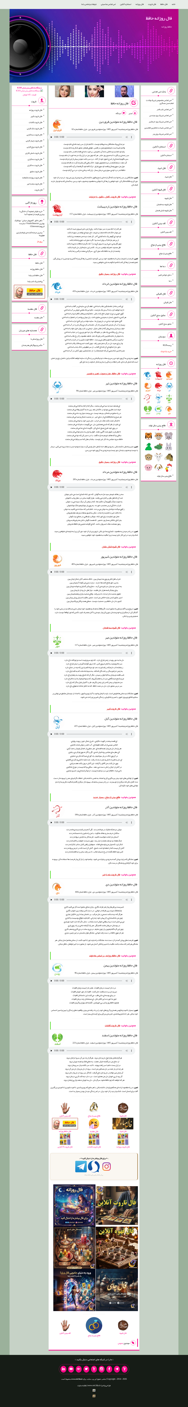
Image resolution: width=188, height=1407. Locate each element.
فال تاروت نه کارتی (35, 159)
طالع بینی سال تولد (164, 476)
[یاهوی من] (124, 1369)
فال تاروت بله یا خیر (34, 184)
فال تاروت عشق (36, 171)
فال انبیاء (168, 177)
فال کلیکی (168, 302)
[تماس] (94, 1369)
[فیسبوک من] (109, 1369)
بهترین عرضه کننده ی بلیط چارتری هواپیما (30, 233)
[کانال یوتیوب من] (71, 1369)
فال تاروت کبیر (36, 116)
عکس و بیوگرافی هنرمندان (31, 345)
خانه (173, 4)
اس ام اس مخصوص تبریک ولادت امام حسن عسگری (160, 101)
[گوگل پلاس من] (79, 1369)
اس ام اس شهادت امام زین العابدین (158, 128)
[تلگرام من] (117, 1369)
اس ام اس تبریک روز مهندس (160, 115)
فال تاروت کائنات (35, 122)
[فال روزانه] (74, 1206)
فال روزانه (140, 4)
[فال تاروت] (117, 1206)
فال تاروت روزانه (35, 110)
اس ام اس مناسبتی (108, 4)
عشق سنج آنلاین (165, 324)
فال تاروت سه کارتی (34, 134)
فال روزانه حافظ (159, 18)
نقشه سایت (82, 1385)
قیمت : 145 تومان (29, 91)
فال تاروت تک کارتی (34, 128)
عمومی (120, 1343)
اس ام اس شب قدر (164, 109)
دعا (170, 281)
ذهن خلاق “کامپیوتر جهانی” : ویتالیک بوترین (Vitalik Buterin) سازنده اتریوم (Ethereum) (30, 223)
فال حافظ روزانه (36, 269)
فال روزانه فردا (36, 339)
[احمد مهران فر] (124, 92)
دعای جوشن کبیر (165, 275)
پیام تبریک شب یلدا (34, 281)
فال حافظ (163, 4)
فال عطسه (38, 317)
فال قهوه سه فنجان (164, 204)
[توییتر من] (86, 1369)
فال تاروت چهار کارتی (34, 141)
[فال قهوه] (117, 1248)
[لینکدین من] (63, 1369)
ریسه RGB (167, 345)
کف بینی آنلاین (166, 232)
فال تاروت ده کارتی (34, 165)
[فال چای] (117, 1291)
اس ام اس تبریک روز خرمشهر (160, 121)
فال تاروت (152, 4)
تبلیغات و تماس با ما (88, 4)
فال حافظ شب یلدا (35, 275)
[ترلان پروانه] (94, 92)
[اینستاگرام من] (102, 1369)
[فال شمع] (74, 1248)
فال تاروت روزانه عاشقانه (32, 178)
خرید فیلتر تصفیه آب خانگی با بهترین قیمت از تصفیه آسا (32, 212)
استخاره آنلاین (125, 4)
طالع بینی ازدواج (165, 253)
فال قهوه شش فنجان (163, 210)
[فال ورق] (74, 1291)
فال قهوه (168, 198)
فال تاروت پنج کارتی (34, 147)
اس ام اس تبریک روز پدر (162, 134)
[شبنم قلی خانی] (64, 92)
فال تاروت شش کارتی (33, 153)
